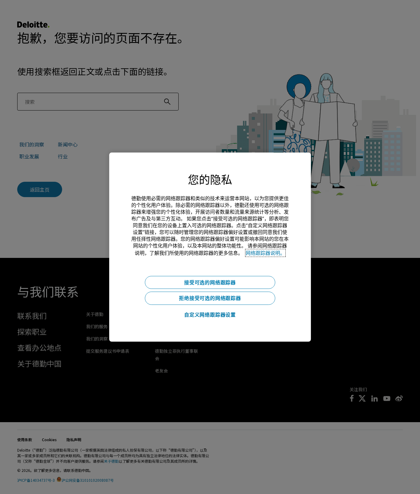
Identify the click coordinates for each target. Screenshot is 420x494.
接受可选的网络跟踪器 (210, 282)
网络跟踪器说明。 (265, 252)
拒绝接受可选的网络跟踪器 (210, 298)
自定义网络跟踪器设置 (210, 314)
